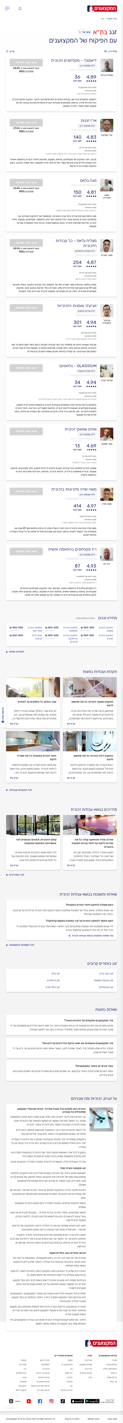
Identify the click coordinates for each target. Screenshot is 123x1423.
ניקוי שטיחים (21, 1373)
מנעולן (23, 1360)
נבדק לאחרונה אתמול (86, 255)
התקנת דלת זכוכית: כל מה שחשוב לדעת (93, 757)
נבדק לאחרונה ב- (81, 498)
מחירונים (88, 1360)
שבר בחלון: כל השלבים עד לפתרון (37, 701)
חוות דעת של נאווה (88, 516)
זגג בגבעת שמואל (103, 980)
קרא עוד (71, 723)
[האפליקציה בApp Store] (77, 1401)
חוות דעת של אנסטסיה (86, 576)
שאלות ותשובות (85, 1364)
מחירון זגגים (107, 618)
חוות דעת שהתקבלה (87, 87)
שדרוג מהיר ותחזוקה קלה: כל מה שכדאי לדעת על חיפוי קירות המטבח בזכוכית (92, 843)
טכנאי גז (46, 1368)
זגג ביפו (56, 973)
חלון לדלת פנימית (37, 637)
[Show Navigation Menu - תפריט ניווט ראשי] (8, 8)
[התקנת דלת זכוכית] (90, 742)
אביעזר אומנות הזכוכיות (77, 305)
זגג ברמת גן (53, 980)
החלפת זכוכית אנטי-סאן (35, 629)
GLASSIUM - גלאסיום (78, 365)
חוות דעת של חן (89, 456)
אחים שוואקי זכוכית (81, 429)
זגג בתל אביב (52, 987)
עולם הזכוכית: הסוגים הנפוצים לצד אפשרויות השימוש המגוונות (36, 841)
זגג (71, 1386)
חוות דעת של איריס (87, 147)
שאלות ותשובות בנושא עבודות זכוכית (88, 894)
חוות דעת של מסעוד (87, 393)
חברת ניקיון (45, 1360)
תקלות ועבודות (86, 1373)
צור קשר (113, 1381)
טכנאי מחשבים (43, 1381)
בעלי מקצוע (112, 18)
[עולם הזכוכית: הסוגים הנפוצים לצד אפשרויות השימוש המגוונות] (33, 826)
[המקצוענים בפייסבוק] (40, 1401)
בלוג (90, 1377)
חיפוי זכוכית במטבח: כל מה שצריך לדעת (36, 757)
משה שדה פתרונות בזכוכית (74, 489)
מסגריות (22, 1364)
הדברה (69, 1377)
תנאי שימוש (93, 1418)
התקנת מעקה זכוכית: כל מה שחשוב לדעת (92, 703)
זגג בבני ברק (106, 973)
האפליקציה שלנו (110, 1368)
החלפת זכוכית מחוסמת (70, 629)
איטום (70, 1360)
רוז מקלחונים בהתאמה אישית (72, 549)
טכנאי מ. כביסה (43, 1373)
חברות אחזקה (66, 1390)
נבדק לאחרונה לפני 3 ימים (83, 69)
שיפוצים (23, 1381)
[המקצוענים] (102, 8)
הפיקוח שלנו (111, 1364)
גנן (71, 1368)
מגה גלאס (88, 180)
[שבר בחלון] (33, 688)
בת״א (100, 32)
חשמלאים (45, 1364)
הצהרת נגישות (72, 1418)
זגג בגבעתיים (106, 987)
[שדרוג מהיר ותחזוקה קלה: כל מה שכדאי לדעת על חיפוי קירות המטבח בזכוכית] (90, 826)
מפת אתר (112, 1418)
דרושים (114, 1373)
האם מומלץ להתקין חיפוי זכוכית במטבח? (89, 904)
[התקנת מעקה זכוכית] (90, 688)
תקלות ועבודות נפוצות (100, 671)
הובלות (70, 1381)
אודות (114, 1360)
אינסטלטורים (67, 1364)
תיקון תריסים (21, 1390)
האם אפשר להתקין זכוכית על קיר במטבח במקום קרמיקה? (79, 920)
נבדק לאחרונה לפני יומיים (84, 130)
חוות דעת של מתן (88, 333)
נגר (24, 1368)
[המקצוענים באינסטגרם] (52, 1401)
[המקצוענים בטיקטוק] (63, 1401)
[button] (11, 51)
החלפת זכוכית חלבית (106, 637)
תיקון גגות (22, 1386)
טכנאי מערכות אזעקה (40, 1386)
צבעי (24, 1377)
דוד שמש (69, 1373)
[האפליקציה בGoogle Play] (92, 1401)
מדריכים (88, 1368)
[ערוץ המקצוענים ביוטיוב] (29, 1401)
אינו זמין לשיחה (26, 62)
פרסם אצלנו (112, 1377)
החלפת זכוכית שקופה (106, 629)
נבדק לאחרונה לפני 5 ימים (84, 375)
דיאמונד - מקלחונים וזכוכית (74, 60)
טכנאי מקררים (43, 1390)
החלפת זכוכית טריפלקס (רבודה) (70, 638)
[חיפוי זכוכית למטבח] (33, 742)
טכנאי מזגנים (44, 1377)
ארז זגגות (89, 120)
